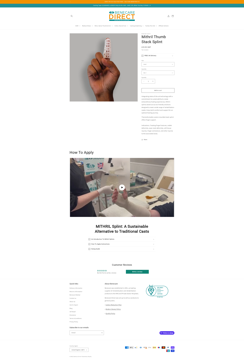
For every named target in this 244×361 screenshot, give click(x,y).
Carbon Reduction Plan (114, 305)
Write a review (137, 272)
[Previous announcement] (70, 2)
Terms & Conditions (76, 318)
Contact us (73, 298)
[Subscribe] (102, 333)
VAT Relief (73, 312)
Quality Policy (110, 313)
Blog (71, 308)
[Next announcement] (174, 2)
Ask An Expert (74, 305)
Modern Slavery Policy (113, 309)
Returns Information (76, 291)
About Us (72, 301)
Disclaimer (73, 315)
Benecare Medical (75, 295)
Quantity (144, 69)
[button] (72, 16)
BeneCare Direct (77, 356)
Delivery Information (76, 288)
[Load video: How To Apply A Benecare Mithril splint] (122, 187)
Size (143, 60)
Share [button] (145, 139)
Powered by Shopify (87, 356)
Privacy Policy (74, 322)
